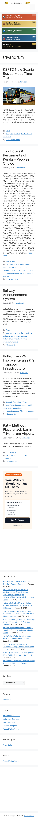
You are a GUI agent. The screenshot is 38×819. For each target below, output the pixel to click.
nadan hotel (23, 267)
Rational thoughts (10, 726)
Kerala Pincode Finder (11, 716)
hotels (22, 264)
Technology (17, 402)
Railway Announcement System (15, 295)
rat (26, 455)
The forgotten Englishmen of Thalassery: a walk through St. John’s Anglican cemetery (19, 622)
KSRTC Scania (26, 134)
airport (13, 455)
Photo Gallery (8, 745)
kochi (29, 405)
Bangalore (9, 134)
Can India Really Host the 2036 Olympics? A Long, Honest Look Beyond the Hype (18, 646)
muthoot (20, 455)
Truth (17, 452)
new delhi (16, 339)
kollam (5, 267)
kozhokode (13, 267)
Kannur (18, 405)
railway (23, 339)
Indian (32, 333)
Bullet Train (10, 405)
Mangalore (17, 408)
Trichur (22, 411)
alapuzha (9, 264)
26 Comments (11, 461)
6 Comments (11, 345)
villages (6, 276)
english (21, 333)
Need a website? (9, 722)
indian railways (9, 336)
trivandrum (7, 137)
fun (7, 452)
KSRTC (17, 134)
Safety (11, 452)
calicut (16, 264)
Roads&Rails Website (11, 729)
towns (22, 273)
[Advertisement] (19, 548)
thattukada (30, 270)
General (9, 402)
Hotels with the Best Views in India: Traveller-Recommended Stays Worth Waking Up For (17, 605)
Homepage (7, 700)
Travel (8, 131)
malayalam (7, 339)
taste (23, 270)
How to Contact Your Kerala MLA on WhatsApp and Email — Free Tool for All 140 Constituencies (18, 613)
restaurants (15, 270)
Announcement (11, 333)
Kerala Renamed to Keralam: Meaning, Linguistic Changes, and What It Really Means (18, 630)
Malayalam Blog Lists (11, 719)
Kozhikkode (7, 408)
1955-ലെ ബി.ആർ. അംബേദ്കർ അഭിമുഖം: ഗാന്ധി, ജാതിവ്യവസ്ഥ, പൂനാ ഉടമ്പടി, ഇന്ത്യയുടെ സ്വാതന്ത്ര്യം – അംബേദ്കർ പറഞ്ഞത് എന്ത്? (18, 595)
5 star (8, 455)
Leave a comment (13, 140)
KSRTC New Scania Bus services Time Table (18, 73)
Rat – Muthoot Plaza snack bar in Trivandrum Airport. (18, 429)
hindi (27, 333)
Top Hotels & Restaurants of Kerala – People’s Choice (16, 157)
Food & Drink (10, 261)
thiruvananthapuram (11, 273)
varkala (15, 342)
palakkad (6, 270)
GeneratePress (29, 816)
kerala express (21, 336)
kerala (27, 264)
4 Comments (11, 414)
